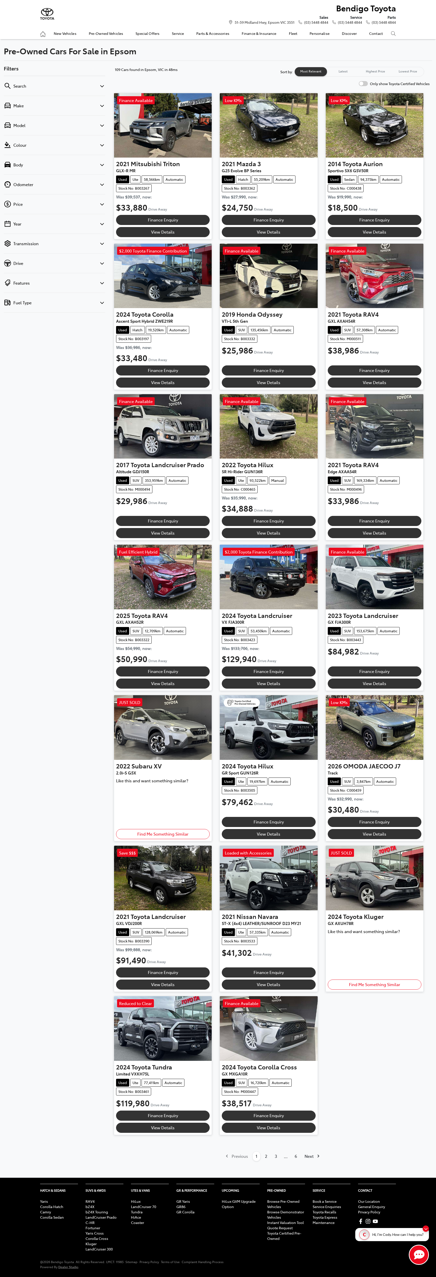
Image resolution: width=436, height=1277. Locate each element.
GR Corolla (185, 1211)
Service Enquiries (327, 1206)
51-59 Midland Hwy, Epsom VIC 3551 (264, 22)
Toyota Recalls (324, 1211)
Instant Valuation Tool (285, 1222)
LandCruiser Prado (101, 1217)
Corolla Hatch (51, 1206)
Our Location (369, 1201)
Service (178, 33)
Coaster (137, 1222)
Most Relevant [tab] (310, 71)
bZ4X (90, 1206)
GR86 (180, 1206)
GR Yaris (183, 1201)
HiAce (136, 1217)
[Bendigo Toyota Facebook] (361, 1221)
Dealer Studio (68, 1267)
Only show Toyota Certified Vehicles (400, 83)
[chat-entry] (419, 1255)
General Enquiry (371, 1206)
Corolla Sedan (52, 1217)
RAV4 (90, 1201)
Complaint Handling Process (203, 1262)
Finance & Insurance (259, 33)
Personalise (320, 33)
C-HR (90, 1222)
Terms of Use (170, 1262)
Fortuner (93, 1227)
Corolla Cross (97, 1238)
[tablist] (359, 72)
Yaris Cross (95, 1233)
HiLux (136, 1201)
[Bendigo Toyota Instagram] (369, 1221)
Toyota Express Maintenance (325, 1220)
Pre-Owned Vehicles (106, 33)
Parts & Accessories (212, 33)
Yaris (44, 1201)
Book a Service (325, 1201)
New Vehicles (65, 33)
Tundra (137, 1211)
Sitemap (131, 1262)
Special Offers (147, 33)
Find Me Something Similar (162, 834)
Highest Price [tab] (375, 71)
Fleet (293, 33)
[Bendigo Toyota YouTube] (376, 1221)
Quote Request (280, 1227)
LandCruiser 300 (99, 1248)
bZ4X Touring (97, 1211)
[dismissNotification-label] (426, 1228)
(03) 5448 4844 (316, 22)
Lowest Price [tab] (408, 71)
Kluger (91, 1243)
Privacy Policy (369, 1211)
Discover (349, 33)
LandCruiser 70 (143, 1206)
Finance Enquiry (163, 219)
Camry (45, 1211)
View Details (163, 232)
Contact (376, 33)
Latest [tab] (343, 71)
